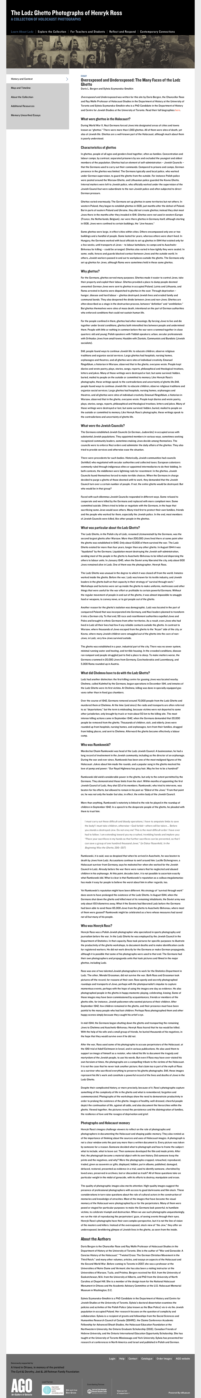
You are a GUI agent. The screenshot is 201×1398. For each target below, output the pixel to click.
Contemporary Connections (157, 31)
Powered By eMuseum (179, 1392)
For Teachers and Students (87, 31)
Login (112, 1358)
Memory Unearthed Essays (25, 115)
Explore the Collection (52, 31)
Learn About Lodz (22, 31)
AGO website (183, 1358)
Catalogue (147, 1358)
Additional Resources (22, 106)
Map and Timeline (21, 87)
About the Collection (22, 97)
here (177, 110)
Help (121, 1358)
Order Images (164, 1358)
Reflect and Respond (122, 31)
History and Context (22, 78)
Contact (133, 1358)
